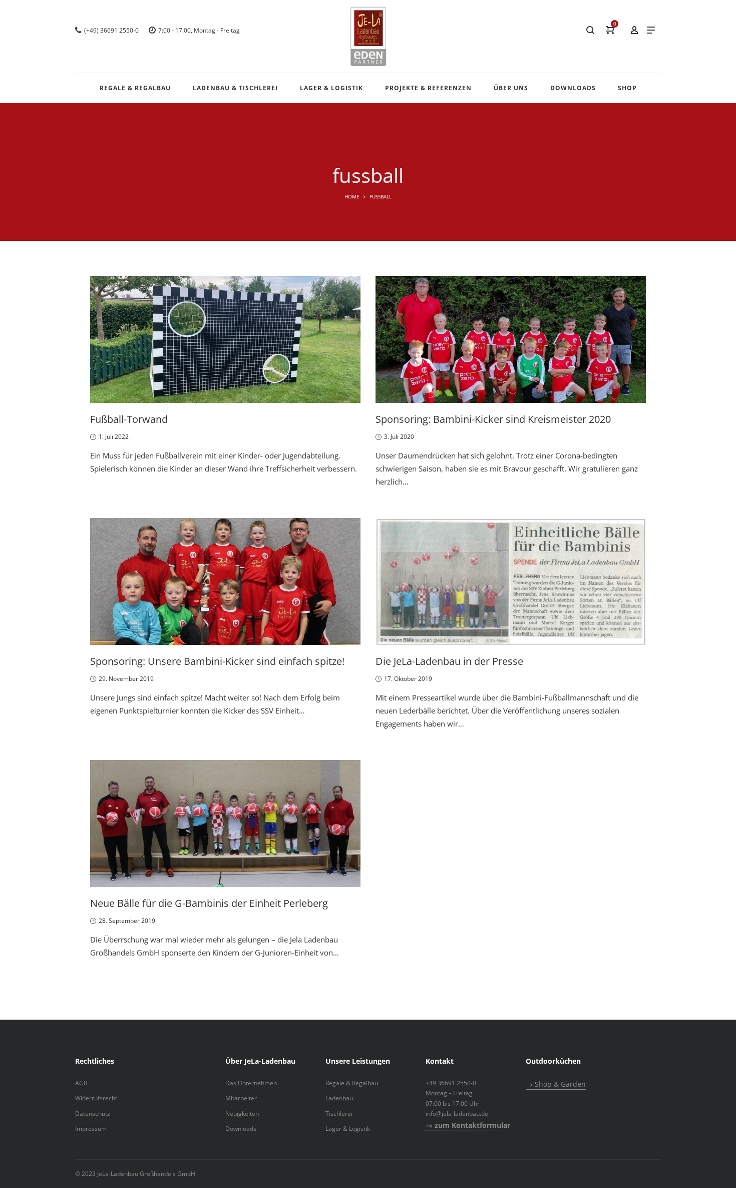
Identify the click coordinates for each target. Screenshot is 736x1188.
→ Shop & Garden (556, 1084)
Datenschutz (92, 1113)
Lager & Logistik (347, 1128)
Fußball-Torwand (129, 419)
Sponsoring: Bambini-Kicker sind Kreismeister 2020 (493, 419)
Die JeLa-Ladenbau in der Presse (449, 661)
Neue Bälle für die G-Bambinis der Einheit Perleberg (209, 903)
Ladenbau (339, 1098)
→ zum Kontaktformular (468, 1125)
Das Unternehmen (251, 1083)
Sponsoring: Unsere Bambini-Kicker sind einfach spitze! (217, 661)
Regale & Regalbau (351, 1083)
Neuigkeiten (242, 1113)
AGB (81, 1083)
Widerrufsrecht (96, 1098)
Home (351, 196)
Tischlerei (338, 1113)
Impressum (91, 1128)
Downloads (240, 1128)
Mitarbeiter (241, 1098)
